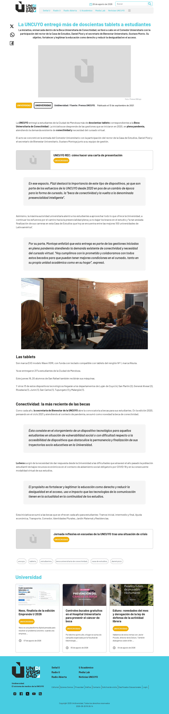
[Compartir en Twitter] (12, 26)
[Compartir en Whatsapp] (12, 34)
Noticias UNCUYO (116, 10)
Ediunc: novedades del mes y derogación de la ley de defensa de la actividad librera (130, 616)
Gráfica (88, 687)
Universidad (24, 105)
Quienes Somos (66, 687)
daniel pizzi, (117, 561)
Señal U (46, 10)
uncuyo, (21, 561)
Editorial (55, 687)
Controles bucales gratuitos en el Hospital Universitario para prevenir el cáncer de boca (84, 616)
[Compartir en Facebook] (12, 43)
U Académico (86, 10)
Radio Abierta (70, 10)
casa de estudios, (99, 561)
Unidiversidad (43, 105)
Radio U (57, 10)
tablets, (32, 561)
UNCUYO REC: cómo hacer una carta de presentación (87, 155)
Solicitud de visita (109, 687)
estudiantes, (46, 561)
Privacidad (79, 687)
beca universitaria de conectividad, (72, 561)
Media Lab (100, 10)
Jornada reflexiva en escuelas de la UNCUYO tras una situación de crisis (100, 534)
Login (145, 687)
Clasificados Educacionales (129, 687)
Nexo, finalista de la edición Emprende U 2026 (37, 612)
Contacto (96, 687)
